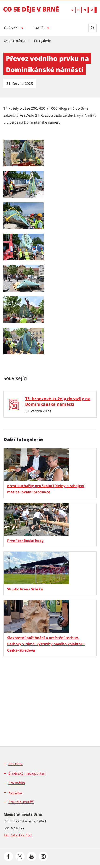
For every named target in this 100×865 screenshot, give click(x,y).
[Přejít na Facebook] (8, 856)
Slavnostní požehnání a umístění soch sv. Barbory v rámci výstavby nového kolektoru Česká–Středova (46, 643)
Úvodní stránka (14, 41)
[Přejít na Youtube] (31, 856)
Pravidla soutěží (21, 801)
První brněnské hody (25, 540)
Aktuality (15, 763)
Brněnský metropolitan (26, 773)
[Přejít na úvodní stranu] (31, 12)
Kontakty (15, 792)
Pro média (16, 782)
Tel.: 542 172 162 (18, 835)
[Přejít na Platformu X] (20, 856)
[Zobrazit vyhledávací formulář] (92, 28)
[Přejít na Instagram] (43, 856)
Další (40, 28)
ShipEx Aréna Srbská (25, 589)
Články (11, 28)
